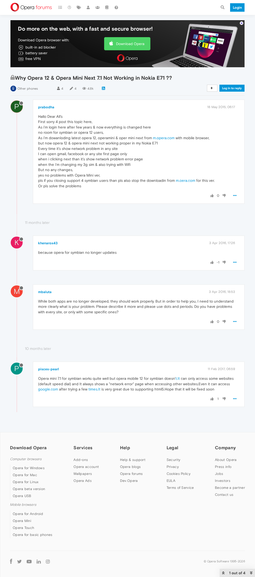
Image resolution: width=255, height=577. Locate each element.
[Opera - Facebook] (11, 561)
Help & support (132, 460)
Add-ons (80, 460)
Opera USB (22, 496)
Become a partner (230, 488)
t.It (178, 378)
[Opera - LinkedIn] (38, 561)
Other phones (27, 88)
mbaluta (45, 292)
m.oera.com (185, 180)
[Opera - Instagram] (47, 561)
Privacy (173, 467)
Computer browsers (26, 459)
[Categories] (60, 7)
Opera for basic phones (33, 535)
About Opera (226, 460)
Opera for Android (28, 514)
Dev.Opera (129, 481)
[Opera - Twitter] (19, 561)
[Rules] (107, 7)
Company (225, 447)
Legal (173, 447)
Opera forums (131, 474)
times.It (94, 389)
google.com (48, 389)
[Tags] (79, 7)
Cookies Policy (179, 474)
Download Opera (130, 44)
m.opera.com (164, 138)
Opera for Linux (26, 482)
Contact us (224, 495)
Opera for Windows (29, 468)
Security (173, 460)
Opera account (86, 467)
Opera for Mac (25, 475)
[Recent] (69, 7)
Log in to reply (232, 88)
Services (82, 447)
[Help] (116, 7)
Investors (222, 481)
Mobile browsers (23, 505)
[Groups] (97, 7)
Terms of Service (180, 488)
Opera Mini (22, 521)
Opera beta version (29, 489)
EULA (171, 481)
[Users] (88, 7)
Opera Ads (82, 481)
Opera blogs (130, 467)
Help (125, 447)
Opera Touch (23, 528)
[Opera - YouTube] (29, 561)
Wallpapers (82, 474)
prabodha (46, 107)
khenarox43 (48, 243)
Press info (223, 467)
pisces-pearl (48, 369)
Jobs (219, 474)
